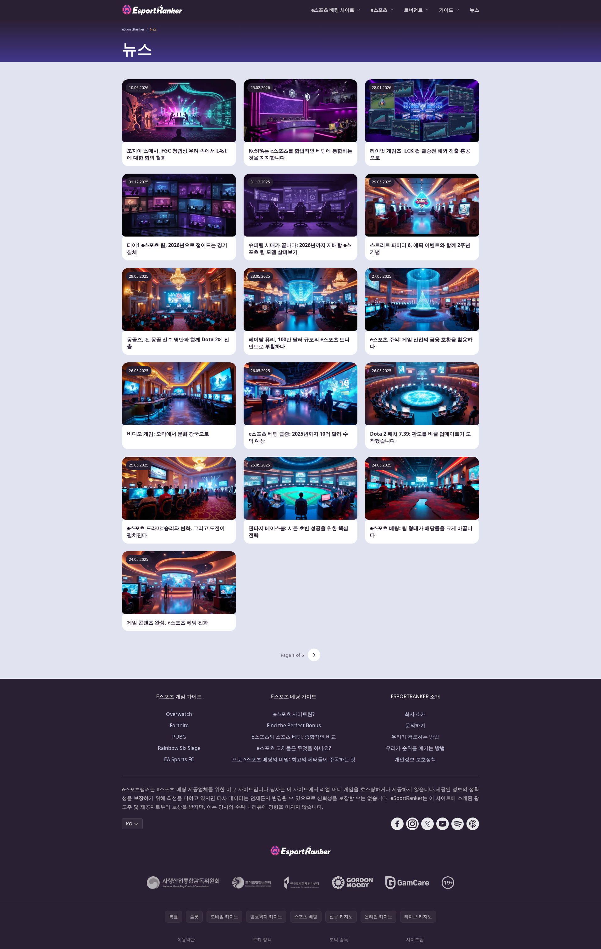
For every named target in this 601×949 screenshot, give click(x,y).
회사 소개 (415, 714)
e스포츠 (379, 10)
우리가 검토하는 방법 (415, 736)
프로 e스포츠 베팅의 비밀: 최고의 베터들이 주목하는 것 (294, 759)
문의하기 (415, 725)
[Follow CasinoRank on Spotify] (457, 824)
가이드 (446, 10)
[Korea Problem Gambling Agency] (301, 882)
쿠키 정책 (262, 939)
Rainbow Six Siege (179, 748)
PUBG (179, 736)
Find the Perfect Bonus (294, 725)
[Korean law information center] (251, 882)
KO (129, 824)
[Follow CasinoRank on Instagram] (412, 824)
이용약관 (186, 939)
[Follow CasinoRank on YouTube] (442, 824)
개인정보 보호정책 (415, 759)
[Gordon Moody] (352, 882)
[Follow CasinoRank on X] (427, 824)
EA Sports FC (179, 759)
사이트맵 (415, 939)
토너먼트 (413, 10)
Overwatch (179, 714)
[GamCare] (407, 882)
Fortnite (179, 725)
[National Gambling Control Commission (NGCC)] (183, 882)
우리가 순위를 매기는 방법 (415, 748)
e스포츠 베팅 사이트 (332, 10)
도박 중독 (338, 939)
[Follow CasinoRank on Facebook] (397, 824)
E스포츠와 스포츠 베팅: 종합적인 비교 (293, 736)
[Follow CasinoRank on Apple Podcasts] (472, 824)
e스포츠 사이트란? (294, 714)
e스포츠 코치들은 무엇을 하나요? (294, 748)
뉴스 (474, 10)
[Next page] (314, 655)
